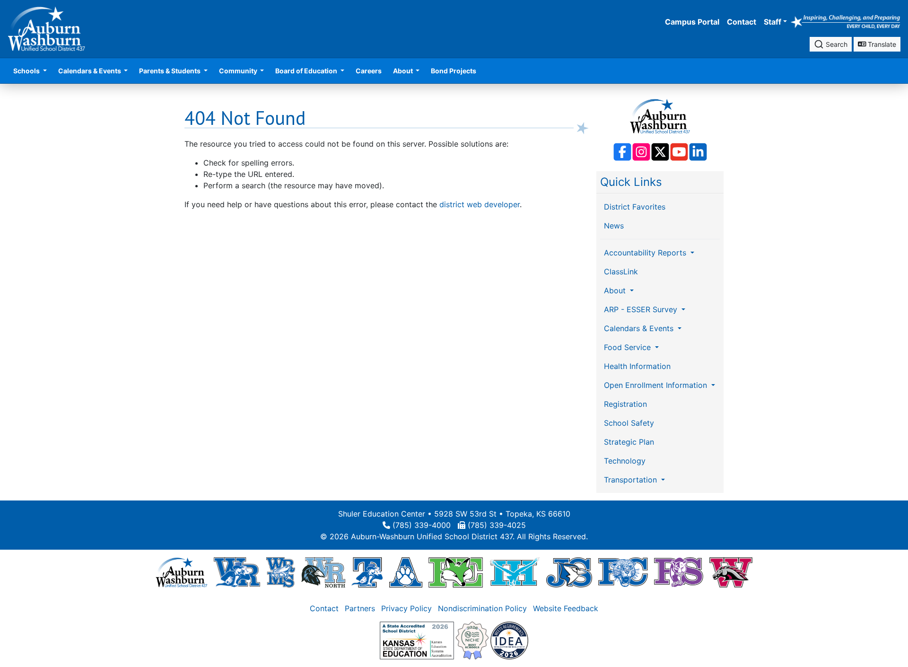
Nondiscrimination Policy (482, 608)
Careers (369, 71)
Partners (360, 608)
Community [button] (239, 71)
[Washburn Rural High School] (237, 572)
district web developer (479, 204)
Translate (881, 44)
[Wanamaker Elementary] (730, 572)
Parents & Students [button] (170, 71)
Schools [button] (27, 71)
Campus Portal (692, 21)
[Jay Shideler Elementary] (569, 572)
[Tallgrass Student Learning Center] (367, 572)
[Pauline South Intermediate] (678, 572)
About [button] (403, 71)
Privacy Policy (406, 608)
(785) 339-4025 (497, 525)
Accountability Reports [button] (646, 252)
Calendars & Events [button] (90, 71)
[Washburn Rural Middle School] (280, 572)
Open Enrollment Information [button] (656, 385)
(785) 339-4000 (422, 525)
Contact (741, 21)
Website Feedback (565, 608)
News (614, 225)
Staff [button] (772, 21)
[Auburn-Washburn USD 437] (182, 572)
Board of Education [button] (307, 71)
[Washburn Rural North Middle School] (323, 572)
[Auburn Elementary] (406, 572)
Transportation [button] (631, 479)
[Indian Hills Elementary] (514, 572)
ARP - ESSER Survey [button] (642, 309)
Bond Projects (453, 71)
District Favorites (634, 206)
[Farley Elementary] (455, 572)
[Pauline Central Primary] (623, 572)
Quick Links (631, 182)
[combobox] (831, 44)
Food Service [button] (628, 347)
